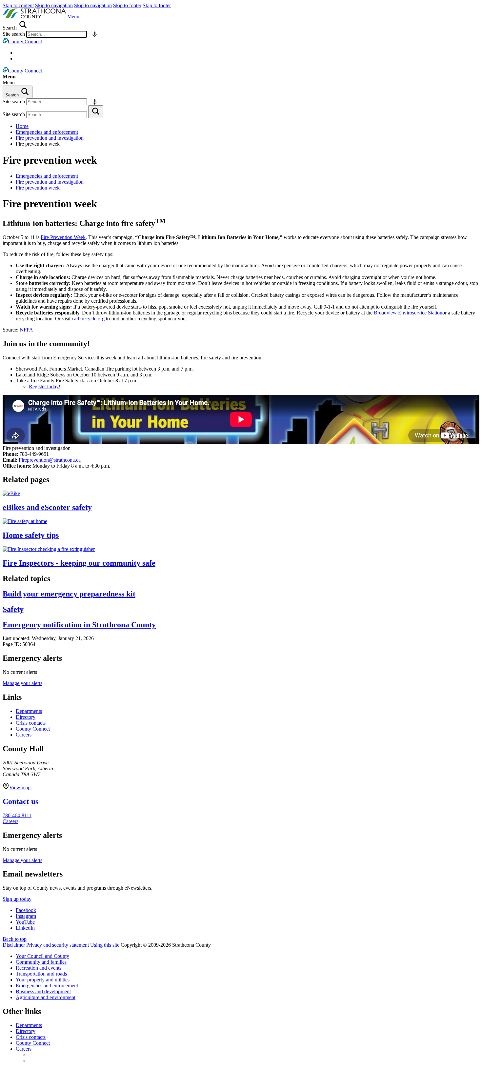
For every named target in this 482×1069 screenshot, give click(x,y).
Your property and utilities (43, 979)
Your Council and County (42, 956)
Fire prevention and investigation (50, 138)
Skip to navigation (54, 5)
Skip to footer (127, 5)
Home (22, 126)
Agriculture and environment (45, 997)
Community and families (41, 962)
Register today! (44, 386)
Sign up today (17, 899)
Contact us (20, 801)
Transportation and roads (41, 974)
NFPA (26, 330)
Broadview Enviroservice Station (408, 312)
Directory (25, 717)
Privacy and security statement (57, 945)
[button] (73, 16)
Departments (29, 711)
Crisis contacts (31, 723)
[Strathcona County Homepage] (35, 16)
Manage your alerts (22, 683)
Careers (23, 734)
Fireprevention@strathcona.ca (50, 460)
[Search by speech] (94, 34)
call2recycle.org (88, 318)
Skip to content (18, 5)
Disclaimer (14, 945)
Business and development (43, 991)
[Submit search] (95, 111)
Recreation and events (38, 968)
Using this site (104, 945)
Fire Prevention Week (63, 237)
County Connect (33, 729)
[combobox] (56, 34)
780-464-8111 (17, 815)
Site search (14, 34)
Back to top (15, 939)
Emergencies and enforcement (47, 132)
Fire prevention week (50, 160)
